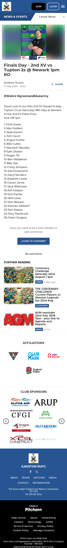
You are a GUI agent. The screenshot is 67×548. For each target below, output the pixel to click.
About (33, 517)
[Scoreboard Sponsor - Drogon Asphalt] (21, 427)
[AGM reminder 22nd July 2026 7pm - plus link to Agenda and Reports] (19, 319)
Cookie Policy (21, 530)
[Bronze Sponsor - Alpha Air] (21, 402)
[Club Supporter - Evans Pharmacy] (45, 439)
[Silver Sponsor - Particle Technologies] (45, 427)
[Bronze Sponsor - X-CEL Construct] (21, 439)
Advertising (49, 517)
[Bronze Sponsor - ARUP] (45, 402)
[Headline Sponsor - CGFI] (21, 415)
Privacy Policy (45, 526)
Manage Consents (43, 530)
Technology (34, 522)
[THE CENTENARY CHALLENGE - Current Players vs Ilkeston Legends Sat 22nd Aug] (19, 296)
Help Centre (18, 517)
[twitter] (36, 472)
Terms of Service (23, 526)
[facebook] (30, 472)
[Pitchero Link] (33, 510)
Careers (18, 522)
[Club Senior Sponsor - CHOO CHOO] (45, 415)
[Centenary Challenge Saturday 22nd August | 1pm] (19, 275)
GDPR (49, 522)
